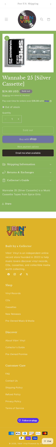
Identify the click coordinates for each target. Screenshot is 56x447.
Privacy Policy (13, 401)
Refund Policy (13, 394)
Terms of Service (14, 408)
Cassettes (10, 307)
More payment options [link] (28, 146)
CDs (7, 300)
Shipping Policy (14, 387)
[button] (6, 19)
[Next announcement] (51, 4)
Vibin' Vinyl (23, 443)
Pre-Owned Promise (16, 354)
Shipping (6, 95)
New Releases (13, 314)
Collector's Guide (15, 347)
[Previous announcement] (5, 4)
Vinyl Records (13, 293)
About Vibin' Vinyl (15, 340)
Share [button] (8, 203)
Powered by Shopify (37, 443)
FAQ (7, 373)
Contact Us (11, 380)
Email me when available (28, 153)
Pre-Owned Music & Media (19, 320)
